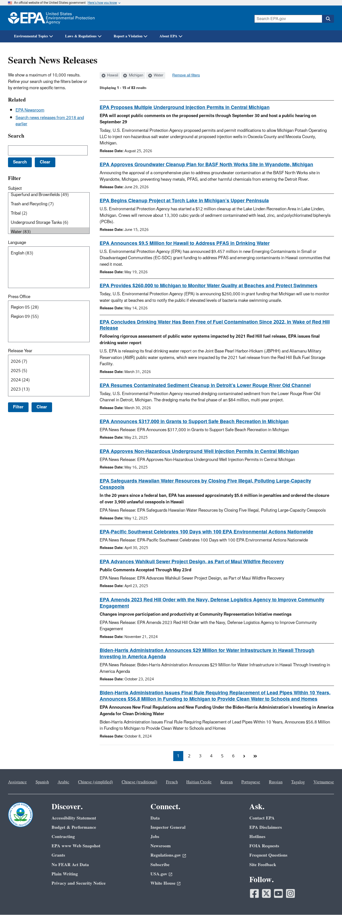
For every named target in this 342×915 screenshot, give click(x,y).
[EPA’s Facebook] (254, 893)
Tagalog (298, 782)
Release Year (20, 351)
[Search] (328, 19)
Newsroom (160, 846)
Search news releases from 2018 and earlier (50, 121)
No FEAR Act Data (70, 864)
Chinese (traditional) (139, 782)
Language (17, 242)
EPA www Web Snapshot (76, 846)
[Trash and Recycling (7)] (49, 204)
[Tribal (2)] (49, 213)
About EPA (168, 36)
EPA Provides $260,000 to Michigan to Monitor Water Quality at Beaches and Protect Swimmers (208, 286)
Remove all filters (186, 75)
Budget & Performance (74, 827)
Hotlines (257, 836)
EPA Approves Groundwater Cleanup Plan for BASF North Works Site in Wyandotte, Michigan (206, 165)
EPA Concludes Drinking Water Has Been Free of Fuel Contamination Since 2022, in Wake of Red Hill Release (215, 325)
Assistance (17, 782)
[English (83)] (49, 253)
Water (158, 75)
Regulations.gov (165, 855)
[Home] (51, 18)
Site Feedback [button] (262, 864)
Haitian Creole (199, 782)
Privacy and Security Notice (79, 883)
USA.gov (158, 874)
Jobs (154, 836)
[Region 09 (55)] (49, 316)
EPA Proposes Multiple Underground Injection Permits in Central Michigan (185, 108)
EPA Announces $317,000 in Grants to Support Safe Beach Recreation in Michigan (194, 422)
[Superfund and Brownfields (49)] (49, 195)
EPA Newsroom (30, 110)
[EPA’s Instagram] (290, 893)
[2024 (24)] (49, 380)
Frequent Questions (268, 855)
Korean (226, 782)
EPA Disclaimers (265, 827)
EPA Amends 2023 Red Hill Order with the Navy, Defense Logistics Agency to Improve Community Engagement (212, 603)
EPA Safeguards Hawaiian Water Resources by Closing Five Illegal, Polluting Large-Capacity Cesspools (205, 484)
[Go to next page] (244, 756)
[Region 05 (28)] (49, 307)
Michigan (135, 75)
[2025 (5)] (49, 371)
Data (155, 818)
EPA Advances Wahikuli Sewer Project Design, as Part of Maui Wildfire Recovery (192, 562)
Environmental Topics (31, 36)
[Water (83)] (49, 232)
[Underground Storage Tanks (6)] (49, 222)
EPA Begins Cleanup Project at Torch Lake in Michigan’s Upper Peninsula (184, 201)
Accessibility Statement (74, 818)
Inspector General (168, 827)
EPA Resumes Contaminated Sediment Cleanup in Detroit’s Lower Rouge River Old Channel (205, 386)
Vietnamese (323, 782)
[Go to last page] (255, 756)
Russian (275, 782)
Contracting (63, 836)
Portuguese (250, 782)
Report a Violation (128, 36)
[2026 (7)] (49, 361)
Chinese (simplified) (95, 782)
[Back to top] (328, 901)
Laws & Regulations (81, 36)
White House (163, 883)
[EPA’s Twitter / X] (266, 893)
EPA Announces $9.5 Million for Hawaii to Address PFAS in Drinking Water (185, 243)
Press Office (19, 297)
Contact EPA (262, 818)
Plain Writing (65, 874)
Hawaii (112, 75)
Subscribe (159, 864)
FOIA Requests (264, 846)
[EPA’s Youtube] (278, 893)
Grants (58, 855)
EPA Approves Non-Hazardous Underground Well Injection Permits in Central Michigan (199, 451)
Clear (42, 407)
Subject (15, 188)
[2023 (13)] (49, 389)
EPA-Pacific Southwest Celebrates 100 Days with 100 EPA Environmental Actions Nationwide (206, 532)
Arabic (63, 782)
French (172, 782)
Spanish (42, 782)
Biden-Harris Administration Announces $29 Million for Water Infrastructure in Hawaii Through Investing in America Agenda (207, 654)
